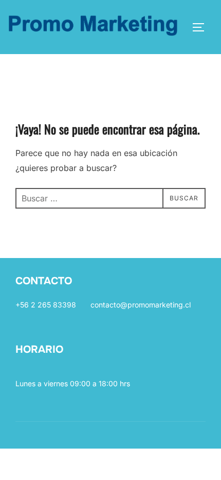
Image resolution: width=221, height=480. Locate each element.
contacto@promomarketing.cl (140, 304)
